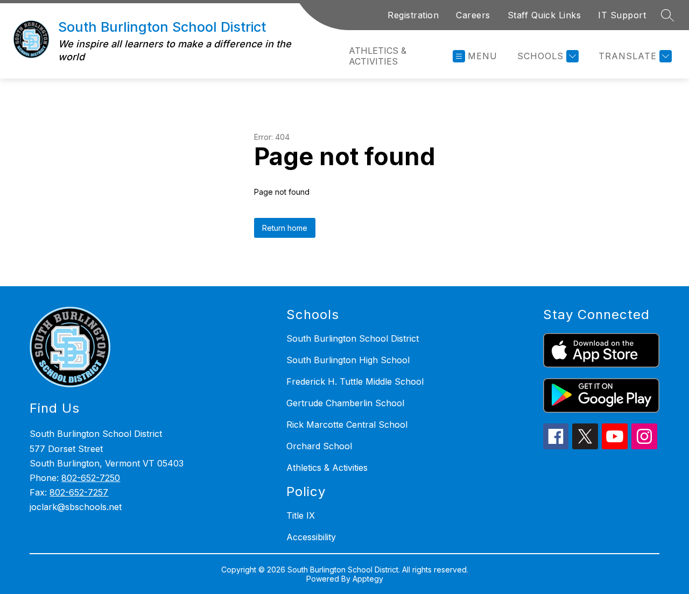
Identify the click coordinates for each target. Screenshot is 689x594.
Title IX (300, 515)
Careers (473, 15)
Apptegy (368, 578)
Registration (413, 15)
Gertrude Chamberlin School (345, 403)
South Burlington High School (348, 360)
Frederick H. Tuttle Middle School (355, 381)
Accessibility (311, 537)
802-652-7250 (90, 477)
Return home (284, 227)
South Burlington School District (352, 338)
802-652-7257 (79, 492)
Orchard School (319, 446)
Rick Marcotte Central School (346, 424)
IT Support (622, 15)
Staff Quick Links (544, 15)
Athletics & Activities (377, 56)
